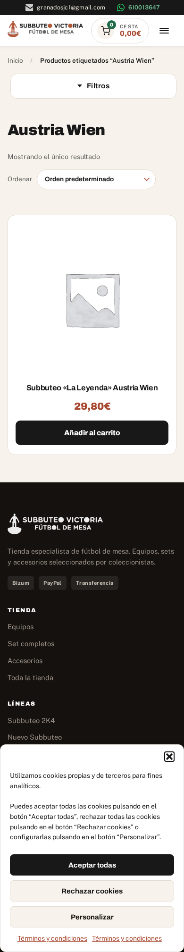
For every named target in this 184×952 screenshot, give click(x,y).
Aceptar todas (92, 865)
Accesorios (25, 661)
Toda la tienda (30, 678)
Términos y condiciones (52, 938)
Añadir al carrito (92, 433)
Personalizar (92, 917)
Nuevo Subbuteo (35, 737)
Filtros (98, 86)
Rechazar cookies (92, 891)
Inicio (15, 60)
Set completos (31, 644)
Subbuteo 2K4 (31, 720)
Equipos (20, 627)
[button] (169, 756)
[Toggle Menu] (164, 30)
